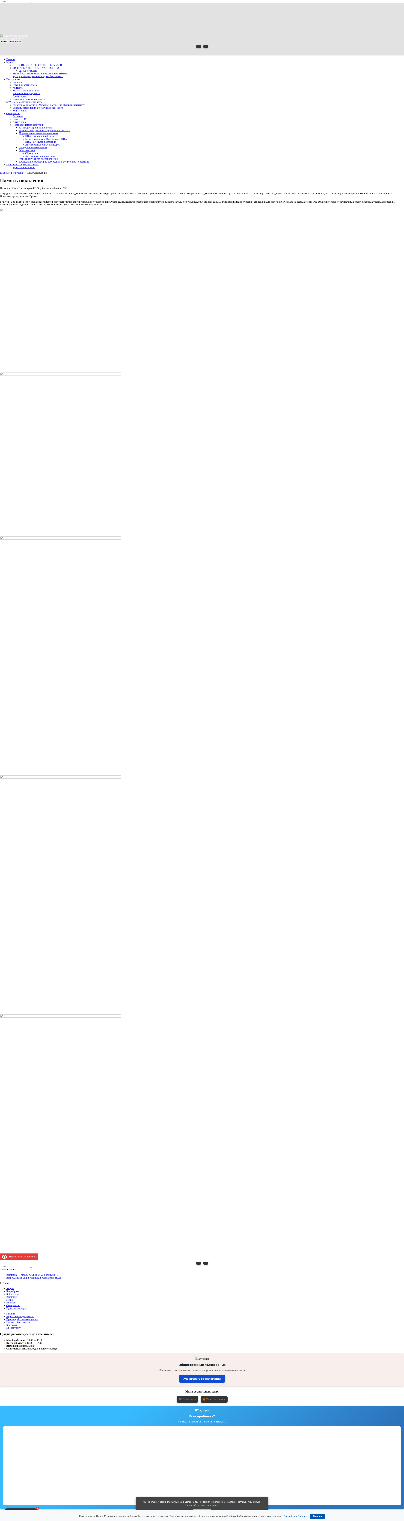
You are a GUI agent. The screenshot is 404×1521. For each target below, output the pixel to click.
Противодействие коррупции (28, 124)
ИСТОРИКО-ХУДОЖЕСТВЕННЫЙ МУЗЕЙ (37, 65)
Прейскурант (20, 96)
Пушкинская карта (32, 102)
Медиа (9, 1299)
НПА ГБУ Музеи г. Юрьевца (40, 141)
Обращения (31, 153)
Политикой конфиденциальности (202, 1505)
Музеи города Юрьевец (12, 38)
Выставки (11, 1297)
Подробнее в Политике (296, 1516)
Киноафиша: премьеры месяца (22, 164)
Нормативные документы (26, 93)
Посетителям (13, 79)
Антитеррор (19, 122)
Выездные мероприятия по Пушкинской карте (38, 107)
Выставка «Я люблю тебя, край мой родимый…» (32, 1274)
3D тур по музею (28, 70)
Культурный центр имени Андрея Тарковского (38, 76)
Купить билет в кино (11, 42)
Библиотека (12, 1294)
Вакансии (18, 116)
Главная (10, 59)
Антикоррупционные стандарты (42, 144)
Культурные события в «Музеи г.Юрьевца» (49, 105)
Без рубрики (13, 1291)
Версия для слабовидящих (22, 1256)
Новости (11, 1302)
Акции (10, 1288)
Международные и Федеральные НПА (46, 139)
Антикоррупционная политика (35, 127)
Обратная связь (27, 150)
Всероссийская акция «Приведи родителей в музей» (34, 1277)
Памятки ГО (19, 119)
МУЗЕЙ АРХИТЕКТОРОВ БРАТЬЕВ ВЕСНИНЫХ (41, 73)
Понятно (317, 1516)
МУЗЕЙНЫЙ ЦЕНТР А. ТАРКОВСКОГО (36, 68)
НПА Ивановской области (39, 136)
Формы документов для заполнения (38, 158)
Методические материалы (33, 147)
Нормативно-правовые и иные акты (38, 133)
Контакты (18, 87)
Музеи (9, 62)
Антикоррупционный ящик (40, 156)
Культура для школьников (26, 90)
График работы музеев (25, 85)
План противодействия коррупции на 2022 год (44, 130)
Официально (13, 113)
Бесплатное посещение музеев (29, 99)
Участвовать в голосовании (202, 1378)
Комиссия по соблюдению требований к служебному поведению (54, 161)
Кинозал (17, 82)
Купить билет (20, 110)
